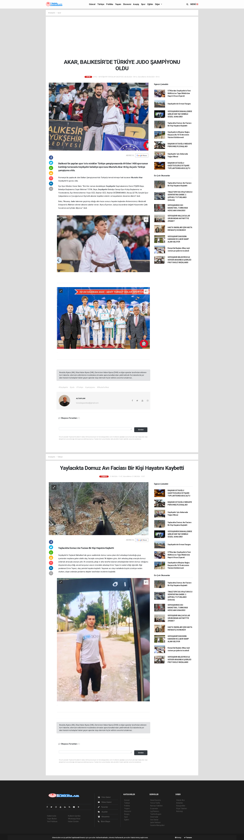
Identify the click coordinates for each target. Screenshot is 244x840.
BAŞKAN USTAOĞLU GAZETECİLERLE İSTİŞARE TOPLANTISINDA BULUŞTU (179, 165)
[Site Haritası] (75, 807)
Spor (143, 4)
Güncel (92, 4)
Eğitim (150, 4)
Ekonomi (127, 4)
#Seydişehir (63, 387)
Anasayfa (51, 13)
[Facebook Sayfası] (48, 807)
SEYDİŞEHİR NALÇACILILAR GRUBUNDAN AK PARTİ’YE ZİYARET (179, 218)
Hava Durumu (155, 800)
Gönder (141, 430)
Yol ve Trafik (155, 803)
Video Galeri (106, 802)
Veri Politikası (52, 821)
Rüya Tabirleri (181, 808)
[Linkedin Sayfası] (66, 807)
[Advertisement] (122, 37)
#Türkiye (79, 387)
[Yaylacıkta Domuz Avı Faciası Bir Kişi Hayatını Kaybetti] (98, 508)
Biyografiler (180, 806)
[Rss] (70, 807)
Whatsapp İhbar (74, 819)
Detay (178, 837)
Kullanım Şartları (74, 816)
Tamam (189, 837)
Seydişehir (111, 186)
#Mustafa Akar (103, 387)
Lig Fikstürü (154, 811)
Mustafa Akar (137, 177)
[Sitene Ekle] (79, 807)
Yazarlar (104, 807)
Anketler (179, 803)
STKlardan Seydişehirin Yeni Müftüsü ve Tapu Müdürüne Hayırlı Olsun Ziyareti (179, 93)
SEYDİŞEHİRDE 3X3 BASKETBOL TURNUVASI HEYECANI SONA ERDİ (178, 208)
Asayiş (136, 4)
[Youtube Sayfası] (61, 807)
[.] (103, 244)
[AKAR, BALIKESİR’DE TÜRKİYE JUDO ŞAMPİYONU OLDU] (98, 116)
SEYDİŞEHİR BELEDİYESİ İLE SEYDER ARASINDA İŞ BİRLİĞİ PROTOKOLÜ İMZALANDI (179, 259)
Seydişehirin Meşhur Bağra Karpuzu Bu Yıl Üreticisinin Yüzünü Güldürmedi (178, 134)
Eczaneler (154, 808)
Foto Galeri (106, 797)
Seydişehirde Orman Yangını (179, 104)
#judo (72, 387)
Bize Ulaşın (105, 821)
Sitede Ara (180, 800)
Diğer (158, 4)
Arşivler (104, 812)
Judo (73, 201)
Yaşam (118, 4)
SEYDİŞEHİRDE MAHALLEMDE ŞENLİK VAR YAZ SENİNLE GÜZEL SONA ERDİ (180, 114)
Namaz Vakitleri (156, 806)
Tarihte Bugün (155, 814)
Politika (109, 4)
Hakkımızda (51, 816)
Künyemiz (105, 817)
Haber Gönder (73, 821)
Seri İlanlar (154, 820)
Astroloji (179, 811)
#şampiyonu (90, 387)
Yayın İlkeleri (52, 819)
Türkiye (100, 4)
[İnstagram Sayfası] (57, 807)
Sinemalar (154, 817)
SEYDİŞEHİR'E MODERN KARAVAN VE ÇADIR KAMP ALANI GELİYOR (178, 239)
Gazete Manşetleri (157, 825)
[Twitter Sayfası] (52, 807)
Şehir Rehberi (155, 822)
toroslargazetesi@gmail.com (87, 403)
